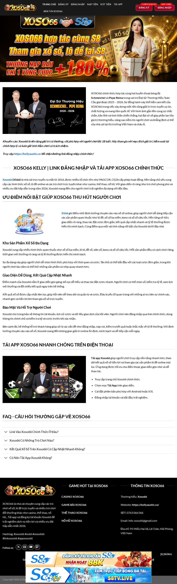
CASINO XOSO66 (73, 496)
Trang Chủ (49, 4)
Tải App (118, 4)
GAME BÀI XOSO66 (74, 504)
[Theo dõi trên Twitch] (37, 547)
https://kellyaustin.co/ (27, 153)
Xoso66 (7, 179)
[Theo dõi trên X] (18, 547)
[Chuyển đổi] (6, 432)
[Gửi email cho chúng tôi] (25, 547)
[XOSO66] (20, 8)
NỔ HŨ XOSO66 (72, 520)
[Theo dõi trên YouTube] (31, 547)
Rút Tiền (105, 4)
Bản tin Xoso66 (53, 11)
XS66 (65, 213)
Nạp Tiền (92, 4)
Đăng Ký (63, 4)
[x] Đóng (166, 554)
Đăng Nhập (78, 4)
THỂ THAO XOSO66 (74, 512)
